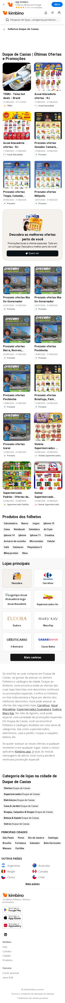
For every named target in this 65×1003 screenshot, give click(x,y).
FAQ (4, 946)
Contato (6, 951)
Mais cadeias (32, 657)
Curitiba (19, 848)
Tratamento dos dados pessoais (32, 998)
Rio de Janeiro (36, 837)
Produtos (7, 960)
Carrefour (43, 705)
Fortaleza (20, 843)
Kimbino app (23, 751)
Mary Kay (8, 713)
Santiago (53, 837)
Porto (21, 837)
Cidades (6, 955)
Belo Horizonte (52, 843)
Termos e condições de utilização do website (32, 994)
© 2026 (32, 989)
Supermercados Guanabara (34, 709)
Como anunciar (10, 973)
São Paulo (8, 837)
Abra (57, 4)
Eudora (56, 709)
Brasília (7, 843)
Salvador (35, 843)
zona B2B (7, 977)
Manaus (7, 848)
